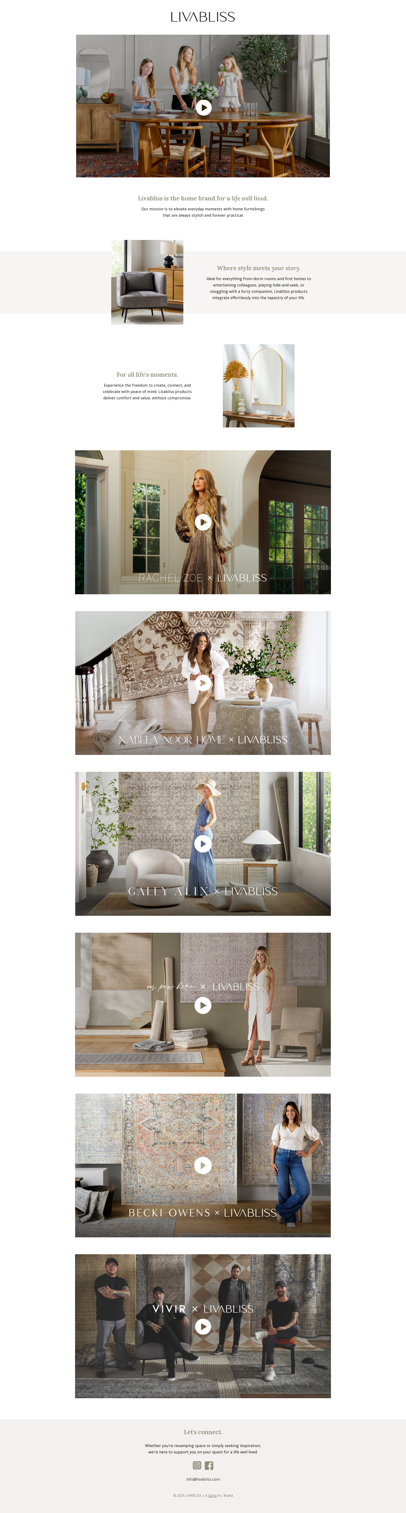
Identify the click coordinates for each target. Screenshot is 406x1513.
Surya (212, 1495)
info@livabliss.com (203, 1479)
